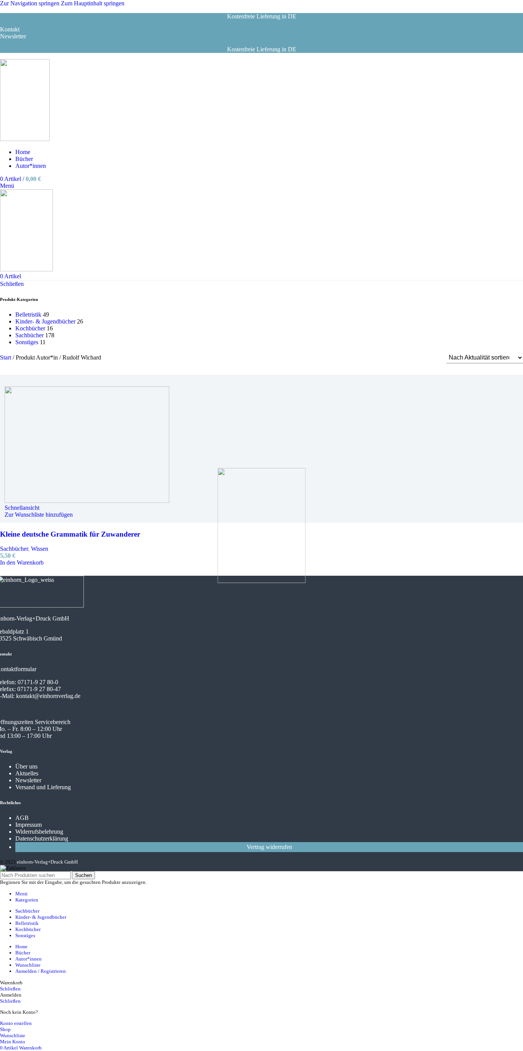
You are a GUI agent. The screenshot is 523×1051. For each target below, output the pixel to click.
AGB (22, 818)
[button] (22, 562)
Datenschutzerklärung (41, 838)
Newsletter (28, 780)
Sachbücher (29, 335)
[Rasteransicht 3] (416, 357)
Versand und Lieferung (43, 787)
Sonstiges (26, 342)
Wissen (39, 548)
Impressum (28, 824)
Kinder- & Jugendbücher (45, 321)
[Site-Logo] (25, 139)
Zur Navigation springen (30, 3)
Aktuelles (26, 773)
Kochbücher (30, 328)
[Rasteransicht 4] (430, 357)
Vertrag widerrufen (269, 847)
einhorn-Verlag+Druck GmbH (47, 862)
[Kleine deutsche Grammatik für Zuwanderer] (9, 383)
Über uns (26, 766)
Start (6, 357)
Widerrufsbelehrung (39, 831)
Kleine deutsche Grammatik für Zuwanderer (70, 534)
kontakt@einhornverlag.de (48, 696)
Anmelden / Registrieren (40, 971)
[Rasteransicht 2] (401, 357)
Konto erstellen (16, 1023)
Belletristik (28, 314)
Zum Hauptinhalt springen (92, 3)
